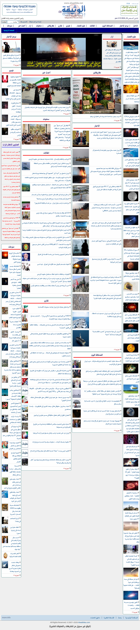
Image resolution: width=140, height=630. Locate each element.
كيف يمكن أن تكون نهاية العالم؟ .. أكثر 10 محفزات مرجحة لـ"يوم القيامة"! (132, 473)
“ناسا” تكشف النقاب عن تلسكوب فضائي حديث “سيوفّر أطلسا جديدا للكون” (132, 560)
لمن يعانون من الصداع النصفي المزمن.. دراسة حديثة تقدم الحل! (15, 381)
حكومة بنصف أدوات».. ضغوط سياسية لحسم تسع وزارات (50, 441)
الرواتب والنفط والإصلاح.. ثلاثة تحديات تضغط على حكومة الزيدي (49, 159)
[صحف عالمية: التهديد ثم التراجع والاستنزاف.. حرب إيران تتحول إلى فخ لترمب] (77, 367)
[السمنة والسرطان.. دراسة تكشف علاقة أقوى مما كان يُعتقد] (5, 471)
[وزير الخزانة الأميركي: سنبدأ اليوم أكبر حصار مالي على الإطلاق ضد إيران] (81, 255)
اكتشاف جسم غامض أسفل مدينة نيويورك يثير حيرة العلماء (15, 271)
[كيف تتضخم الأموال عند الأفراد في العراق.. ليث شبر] (26, 270)
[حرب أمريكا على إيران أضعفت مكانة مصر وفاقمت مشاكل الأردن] (26, 292)
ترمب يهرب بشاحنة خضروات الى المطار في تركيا (105, 116)
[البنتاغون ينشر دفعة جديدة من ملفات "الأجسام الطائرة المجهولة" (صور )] (5, 395)
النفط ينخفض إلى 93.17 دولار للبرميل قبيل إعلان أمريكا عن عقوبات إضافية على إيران (107, 188)
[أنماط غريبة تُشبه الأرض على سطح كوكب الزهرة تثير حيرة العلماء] (130, 352)
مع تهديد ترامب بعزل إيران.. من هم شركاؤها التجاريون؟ (52, 203)
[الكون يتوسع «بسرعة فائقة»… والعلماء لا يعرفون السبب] (130, 599)
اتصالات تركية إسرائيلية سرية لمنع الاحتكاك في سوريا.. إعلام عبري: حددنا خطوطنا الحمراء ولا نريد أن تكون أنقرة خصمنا (105, 280)
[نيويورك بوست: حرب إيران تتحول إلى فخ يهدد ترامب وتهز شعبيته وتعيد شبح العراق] (77, 427)
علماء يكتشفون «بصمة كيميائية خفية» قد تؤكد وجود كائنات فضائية (132, 400)
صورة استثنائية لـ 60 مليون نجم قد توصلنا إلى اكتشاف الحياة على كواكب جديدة (131, 254)
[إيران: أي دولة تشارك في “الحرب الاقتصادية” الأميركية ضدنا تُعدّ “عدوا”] (81, 346)
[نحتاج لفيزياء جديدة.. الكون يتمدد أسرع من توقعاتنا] (5, 108)
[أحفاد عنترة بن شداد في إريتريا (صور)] (5, 532)
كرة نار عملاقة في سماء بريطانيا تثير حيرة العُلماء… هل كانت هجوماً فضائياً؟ (131, 584)
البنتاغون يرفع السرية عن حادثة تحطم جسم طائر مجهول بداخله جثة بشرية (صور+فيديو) (12, 367)
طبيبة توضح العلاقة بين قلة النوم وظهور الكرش (16, 457)
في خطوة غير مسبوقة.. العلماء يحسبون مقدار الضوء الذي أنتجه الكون (13, 121)
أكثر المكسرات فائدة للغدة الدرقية (15, 555)
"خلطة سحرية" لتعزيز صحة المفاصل (15, 324)
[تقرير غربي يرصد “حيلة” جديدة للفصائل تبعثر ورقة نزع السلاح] (25, 456)
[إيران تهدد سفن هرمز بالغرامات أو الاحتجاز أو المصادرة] (81, 164)
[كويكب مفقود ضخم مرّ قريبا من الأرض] (5, 134)
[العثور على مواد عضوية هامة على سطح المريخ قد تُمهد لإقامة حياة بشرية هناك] (130, 530)
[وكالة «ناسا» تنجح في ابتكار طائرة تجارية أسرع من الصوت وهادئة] (5, 567)
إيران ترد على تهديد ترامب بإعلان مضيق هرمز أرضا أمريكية (51, 433)
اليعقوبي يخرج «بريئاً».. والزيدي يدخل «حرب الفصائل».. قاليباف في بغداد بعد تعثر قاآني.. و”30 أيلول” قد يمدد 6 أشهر (50, 390)
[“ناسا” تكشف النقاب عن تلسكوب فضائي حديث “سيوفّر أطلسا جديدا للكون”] (130, 553)
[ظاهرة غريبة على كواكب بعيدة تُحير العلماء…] (130, 332)
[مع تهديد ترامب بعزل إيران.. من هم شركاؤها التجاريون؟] (26, 209)
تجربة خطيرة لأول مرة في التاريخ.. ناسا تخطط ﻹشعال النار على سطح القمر (131, 208)
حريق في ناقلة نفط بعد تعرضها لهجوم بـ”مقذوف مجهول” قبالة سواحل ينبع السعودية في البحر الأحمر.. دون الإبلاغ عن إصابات (105, 171)
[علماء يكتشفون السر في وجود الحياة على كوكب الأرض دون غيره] (130, 156)
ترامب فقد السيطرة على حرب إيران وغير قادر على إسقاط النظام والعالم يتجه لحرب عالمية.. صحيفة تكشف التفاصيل (112, 55)
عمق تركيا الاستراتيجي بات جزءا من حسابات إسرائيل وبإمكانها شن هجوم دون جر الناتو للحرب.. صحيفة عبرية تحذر (50, 381)
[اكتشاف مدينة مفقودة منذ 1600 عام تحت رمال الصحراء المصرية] (5, 510)
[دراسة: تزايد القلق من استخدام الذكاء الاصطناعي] (5, 421)
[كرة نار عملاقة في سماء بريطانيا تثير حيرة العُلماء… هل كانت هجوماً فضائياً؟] (130, 576)
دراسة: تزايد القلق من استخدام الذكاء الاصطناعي (15, 419)
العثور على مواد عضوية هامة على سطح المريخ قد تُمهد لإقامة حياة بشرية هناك (131, 537)
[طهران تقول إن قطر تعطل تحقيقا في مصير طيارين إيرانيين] (25, 420)
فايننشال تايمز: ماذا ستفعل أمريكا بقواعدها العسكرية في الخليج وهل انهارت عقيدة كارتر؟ (107, 297)
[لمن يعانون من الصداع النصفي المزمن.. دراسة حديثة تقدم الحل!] (5, 382)
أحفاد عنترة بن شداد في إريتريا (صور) (15, 530)
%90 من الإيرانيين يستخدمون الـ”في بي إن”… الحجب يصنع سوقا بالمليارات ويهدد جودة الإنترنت (51, 317)
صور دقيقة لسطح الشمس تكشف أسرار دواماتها (132, 98)
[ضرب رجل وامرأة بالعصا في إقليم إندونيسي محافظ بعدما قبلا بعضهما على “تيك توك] (5, 542)
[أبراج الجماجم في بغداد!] (5, 523)
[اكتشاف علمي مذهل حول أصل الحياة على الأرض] (130, 373)
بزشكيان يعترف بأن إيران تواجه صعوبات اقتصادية (53, 307)
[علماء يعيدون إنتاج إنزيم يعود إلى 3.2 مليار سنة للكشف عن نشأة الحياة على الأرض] (130, 177)
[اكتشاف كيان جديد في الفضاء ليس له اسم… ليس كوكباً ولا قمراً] (130, 136)
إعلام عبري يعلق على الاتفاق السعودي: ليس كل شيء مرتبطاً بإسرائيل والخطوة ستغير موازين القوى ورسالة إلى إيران (102, 383)
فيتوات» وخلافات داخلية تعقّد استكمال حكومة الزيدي (53, 274)
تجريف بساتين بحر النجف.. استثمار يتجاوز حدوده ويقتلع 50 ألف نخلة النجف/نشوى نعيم (51, 186)
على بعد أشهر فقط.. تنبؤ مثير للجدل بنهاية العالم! (15, 284)
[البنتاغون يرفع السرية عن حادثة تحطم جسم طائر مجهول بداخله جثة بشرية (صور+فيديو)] (5, 366)
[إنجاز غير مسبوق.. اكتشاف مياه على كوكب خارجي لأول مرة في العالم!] (5, 95)
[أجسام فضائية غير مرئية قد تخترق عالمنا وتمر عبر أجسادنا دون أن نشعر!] (130, 443)
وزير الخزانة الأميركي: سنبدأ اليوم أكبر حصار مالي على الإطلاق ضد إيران (106, 242)
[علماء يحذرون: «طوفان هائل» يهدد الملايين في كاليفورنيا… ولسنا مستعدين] (25, 411)
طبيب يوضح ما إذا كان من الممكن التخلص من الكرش (15, 445)
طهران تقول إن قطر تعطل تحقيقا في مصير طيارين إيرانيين (51, 415)
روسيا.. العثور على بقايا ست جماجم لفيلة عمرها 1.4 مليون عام (15, 336)
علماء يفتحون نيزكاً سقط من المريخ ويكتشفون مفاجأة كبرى (131, 276)
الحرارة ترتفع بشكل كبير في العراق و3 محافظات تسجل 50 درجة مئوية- (12, 58)
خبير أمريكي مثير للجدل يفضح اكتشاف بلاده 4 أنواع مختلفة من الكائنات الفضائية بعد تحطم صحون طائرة (132, 425)
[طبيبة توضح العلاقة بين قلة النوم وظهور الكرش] (5, 458)
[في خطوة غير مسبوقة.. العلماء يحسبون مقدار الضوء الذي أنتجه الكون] (5, 121)
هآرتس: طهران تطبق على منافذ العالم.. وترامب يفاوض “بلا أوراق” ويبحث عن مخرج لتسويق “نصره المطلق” (102, 392)
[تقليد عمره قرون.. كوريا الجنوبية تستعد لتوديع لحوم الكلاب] (5, 313)
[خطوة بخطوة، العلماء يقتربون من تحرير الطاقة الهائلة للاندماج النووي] (5, 82)
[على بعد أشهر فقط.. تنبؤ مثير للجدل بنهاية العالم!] (5, 284)
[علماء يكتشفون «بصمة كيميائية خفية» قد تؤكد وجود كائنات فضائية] (130, 393)
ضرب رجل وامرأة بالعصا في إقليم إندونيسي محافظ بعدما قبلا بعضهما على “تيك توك (12, 543)
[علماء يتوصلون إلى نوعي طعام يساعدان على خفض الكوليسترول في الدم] (5, 484)
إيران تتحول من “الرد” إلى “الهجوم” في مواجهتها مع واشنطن (50, 173)
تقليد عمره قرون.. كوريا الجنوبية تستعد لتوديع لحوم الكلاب (15, 313)
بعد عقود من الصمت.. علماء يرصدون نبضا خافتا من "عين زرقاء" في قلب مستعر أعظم (131, 232)
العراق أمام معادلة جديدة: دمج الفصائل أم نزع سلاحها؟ (53, 198)
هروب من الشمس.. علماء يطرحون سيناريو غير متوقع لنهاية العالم (132, 296)
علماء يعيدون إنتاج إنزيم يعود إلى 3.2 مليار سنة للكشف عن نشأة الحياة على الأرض (132, 184)
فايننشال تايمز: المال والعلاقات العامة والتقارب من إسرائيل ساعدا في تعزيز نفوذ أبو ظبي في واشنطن (103, 373)
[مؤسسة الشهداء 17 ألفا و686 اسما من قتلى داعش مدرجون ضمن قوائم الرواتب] (26, 250)
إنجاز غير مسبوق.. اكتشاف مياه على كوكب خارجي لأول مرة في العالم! (13, 94)
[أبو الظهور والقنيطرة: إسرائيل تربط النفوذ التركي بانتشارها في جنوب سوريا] (25, 339)
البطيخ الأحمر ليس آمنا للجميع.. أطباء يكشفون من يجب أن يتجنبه (15, 408)
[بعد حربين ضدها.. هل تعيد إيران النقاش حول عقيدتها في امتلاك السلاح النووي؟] (25, 402)
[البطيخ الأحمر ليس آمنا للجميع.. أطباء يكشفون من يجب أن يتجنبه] (5, 408)
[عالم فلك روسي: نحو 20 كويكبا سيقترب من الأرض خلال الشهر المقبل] (130, 312)
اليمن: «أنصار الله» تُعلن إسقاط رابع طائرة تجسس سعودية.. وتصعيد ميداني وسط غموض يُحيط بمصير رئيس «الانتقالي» (106, 207)
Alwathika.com (84, 622)
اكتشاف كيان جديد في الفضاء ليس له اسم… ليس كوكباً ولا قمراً (131, 142)
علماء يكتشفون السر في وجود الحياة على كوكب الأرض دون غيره (132, 162)
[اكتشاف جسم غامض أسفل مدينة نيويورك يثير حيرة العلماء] (5, 271)
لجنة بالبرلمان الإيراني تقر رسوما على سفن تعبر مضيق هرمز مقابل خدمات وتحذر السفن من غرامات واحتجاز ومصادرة (106, 225)
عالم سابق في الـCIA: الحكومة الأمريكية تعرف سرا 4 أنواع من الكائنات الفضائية (131, 121)
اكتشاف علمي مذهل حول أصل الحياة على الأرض (132, 378)
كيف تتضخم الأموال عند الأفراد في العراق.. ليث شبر (53, 264)
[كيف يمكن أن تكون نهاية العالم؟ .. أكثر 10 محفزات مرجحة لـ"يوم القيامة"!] (130, 466)
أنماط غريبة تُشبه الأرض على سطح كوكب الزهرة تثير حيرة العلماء (132, 357)
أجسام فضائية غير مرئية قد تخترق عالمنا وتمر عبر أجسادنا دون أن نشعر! (131, 451)
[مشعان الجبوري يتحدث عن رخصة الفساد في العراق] (26, 260)
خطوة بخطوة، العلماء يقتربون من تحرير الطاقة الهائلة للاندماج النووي (14, 81)
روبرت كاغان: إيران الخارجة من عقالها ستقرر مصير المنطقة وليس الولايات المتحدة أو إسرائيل (52, 165)
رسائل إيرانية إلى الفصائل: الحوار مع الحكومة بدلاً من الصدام (50, 194)
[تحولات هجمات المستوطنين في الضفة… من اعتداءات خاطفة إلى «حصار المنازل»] (25, 358)
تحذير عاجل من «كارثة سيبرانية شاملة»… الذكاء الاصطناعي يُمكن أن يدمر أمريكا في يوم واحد (13, 298)
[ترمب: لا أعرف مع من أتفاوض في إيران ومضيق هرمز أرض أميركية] (81, 273)
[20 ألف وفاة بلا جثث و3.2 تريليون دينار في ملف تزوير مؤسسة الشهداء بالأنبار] (26, 219)
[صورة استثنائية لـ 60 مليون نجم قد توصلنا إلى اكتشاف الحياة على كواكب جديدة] (130, 247)
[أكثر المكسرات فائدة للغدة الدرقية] (5, 558)
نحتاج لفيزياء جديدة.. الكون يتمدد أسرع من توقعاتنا (16, 107)
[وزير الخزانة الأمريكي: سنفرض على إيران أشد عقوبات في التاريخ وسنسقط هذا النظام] (25, 376)
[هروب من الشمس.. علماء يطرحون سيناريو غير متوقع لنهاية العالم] (130, 291)
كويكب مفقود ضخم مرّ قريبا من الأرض (15, 132)
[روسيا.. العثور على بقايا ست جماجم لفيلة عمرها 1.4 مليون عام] (5, 337)
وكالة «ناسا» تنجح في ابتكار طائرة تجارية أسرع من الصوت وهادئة (15, 567)
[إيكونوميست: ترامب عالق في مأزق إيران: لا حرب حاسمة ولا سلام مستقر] (77, 407)
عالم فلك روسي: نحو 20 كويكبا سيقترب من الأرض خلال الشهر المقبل (132, 317)
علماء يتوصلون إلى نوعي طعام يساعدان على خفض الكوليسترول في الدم (12, 483)
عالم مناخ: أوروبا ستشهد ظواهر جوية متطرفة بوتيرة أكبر (15, 258)
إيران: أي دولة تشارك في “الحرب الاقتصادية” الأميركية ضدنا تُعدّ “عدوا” (106, 333)
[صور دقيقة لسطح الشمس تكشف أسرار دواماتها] (130, 92)
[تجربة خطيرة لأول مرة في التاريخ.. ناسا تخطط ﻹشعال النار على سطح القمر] (130, 200)
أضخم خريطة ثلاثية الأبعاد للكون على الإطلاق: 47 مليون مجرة (132, 515)
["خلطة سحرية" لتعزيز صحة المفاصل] (5, 327)
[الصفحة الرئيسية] (72, 10)
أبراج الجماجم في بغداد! (15, 520)
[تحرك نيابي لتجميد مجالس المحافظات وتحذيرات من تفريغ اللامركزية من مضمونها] (25, 429)
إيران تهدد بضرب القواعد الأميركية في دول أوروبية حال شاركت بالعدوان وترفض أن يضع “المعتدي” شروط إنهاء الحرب (48, 109)
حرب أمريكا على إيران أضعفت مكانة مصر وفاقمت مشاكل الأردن (50, 285)
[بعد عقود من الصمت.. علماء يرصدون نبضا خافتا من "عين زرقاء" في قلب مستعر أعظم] (130, 224)
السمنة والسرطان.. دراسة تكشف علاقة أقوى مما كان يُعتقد (15, 470)
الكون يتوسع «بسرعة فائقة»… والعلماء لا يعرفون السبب (131, 605)
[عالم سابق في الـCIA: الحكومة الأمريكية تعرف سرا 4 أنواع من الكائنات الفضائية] (130, 113)
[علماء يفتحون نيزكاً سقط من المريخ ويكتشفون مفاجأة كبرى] (130, 270)
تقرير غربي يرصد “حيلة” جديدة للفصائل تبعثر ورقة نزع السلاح (49, 450)
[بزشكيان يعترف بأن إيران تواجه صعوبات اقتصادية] (25, 312)
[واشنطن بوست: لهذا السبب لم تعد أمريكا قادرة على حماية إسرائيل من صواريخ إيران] (77, 417)
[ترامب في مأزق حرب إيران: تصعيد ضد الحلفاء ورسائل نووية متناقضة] (81, 328)
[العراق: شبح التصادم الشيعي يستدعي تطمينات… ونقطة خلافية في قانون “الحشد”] (25, 330)
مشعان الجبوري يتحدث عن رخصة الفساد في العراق (53, 254)
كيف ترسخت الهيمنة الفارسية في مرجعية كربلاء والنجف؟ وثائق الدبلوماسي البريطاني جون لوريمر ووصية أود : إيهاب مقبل (46, 224)
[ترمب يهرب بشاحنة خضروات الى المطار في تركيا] (97, 113)
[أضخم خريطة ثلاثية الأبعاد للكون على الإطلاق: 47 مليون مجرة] (130, 510)
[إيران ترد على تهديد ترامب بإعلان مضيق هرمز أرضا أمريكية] (25, 438)
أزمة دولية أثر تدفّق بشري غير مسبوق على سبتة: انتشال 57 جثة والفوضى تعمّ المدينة (12, 432)
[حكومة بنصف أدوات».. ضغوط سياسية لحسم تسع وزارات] (25, 447)
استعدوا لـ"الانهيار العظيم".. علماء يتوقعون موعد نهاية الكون (132, 495)
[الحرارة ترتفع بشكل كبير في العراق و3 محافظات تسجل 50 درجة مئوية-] (11, 52)
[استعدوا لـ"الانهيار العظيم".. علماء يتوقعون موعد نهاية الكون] (130, 490)
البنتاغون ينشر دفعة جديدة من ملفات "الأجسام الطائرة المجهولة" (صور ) (13, 395)
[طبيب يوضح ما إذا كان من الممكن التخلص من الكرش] (5, 448)
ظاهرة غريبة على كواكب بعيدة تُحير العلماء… (133, 337)
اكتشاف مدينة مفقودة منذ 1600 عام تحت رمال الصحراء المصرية (15, 510)
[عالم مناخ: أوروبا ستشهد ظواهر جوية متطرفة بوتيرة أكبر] (5, 258)
